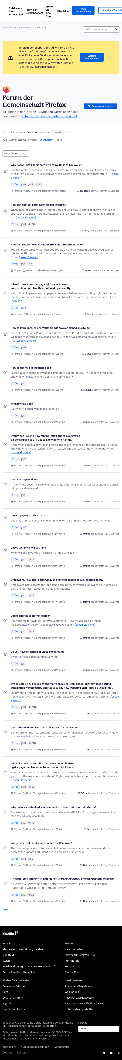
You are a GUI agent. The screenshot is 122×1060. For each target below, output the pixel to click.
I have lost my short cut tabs (28, 547)
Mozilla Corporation (36, 1022)
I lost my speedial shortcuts (28, 515)
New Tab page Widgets (24, 479)
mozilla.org (9, 1046)
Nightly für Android (15, 1009)
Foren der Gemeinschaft (34, 11)
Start (5, 27)
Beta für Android (13, 997)
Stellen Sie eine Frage (49, 11)
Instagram (118, 1053)
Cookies (8, 1052)
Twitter (7, 960)
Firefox (18, 191)
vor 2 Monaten (111, 230)
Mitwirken (63, 11)
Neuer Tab (31, 191)
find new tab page (22, 403)
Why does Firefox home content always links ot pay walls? (46, 165)
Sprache (82, 1022)
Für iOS (69, 966)
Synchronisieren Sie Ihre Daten (84, 1003)
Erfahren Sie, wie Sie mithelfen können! (49, 116)
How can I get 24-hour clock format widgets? (38, 204)
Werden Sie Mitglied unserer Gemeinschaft (29, 966)
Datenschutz (61, 1046)
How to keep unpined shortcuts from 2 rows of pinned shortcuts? (51, 328)
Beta (5, 991)
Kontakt (22, 1052)
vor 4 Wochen (112, 901)
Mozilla (10, 933)
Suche (116, 29)
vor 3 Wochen (112, 602)
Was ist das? (72, 991)
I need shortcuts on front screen (30, 615)
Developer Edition (14, 986)
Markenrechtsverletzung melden (23, 949)
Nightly (7, 1003)
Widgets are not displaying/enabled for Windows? (41, 843)
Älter (6, 909)
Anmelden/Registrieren (79, 986)
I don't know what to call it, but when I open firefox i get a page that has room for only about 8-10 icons (42, 765)
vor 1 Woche (112, 314)
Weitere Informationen (92, 57)
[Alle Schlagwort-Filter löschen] (67, 132)
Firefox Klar (72, 972)
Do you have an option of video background (37, 651)
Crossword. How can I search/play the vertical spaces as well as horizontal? (57, 579)
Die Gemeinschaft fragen (100, 106)
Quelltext (8, 955)
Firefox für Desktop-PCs (80, 955)
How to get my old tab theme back (31, 367)
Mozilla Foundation (44, 1025)
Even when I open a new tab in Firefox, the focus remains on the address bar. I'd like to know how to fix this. (45, 437)
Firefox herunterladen (83, 10)
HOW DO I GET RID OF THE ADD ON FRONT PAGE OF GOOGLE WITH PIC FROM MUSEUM (62, 879)
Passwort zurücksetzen (79, 997)
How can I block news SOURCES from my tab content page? (47, 244)
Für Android (72, 960)
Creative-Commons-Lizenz (33, 1038)
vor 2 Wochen (112, 422)
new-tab (57, 132)
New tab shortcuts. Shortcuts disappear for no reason (44, 727)
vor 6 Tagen (113, 270)
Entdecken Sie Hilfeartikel (16, 11)
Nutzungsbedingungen (35, 1046)
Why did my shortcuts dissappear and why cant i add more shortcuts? (53, 807)
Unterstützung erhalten (79, 1009)
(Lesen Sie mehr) (26, 217)
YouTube (111, 1053)
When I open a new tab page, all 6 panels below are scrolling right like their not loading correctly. (41, 286)
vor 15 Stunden (111, 191)
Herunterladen (74, 949)
